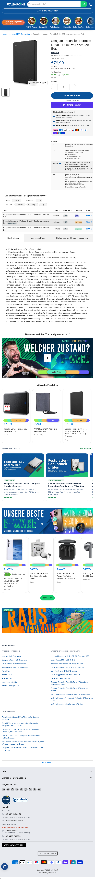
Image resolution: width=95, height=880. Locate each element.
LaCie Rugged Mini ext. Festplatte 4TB (65, 674)
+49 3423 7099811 (13, 836)
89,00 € (89, 229)
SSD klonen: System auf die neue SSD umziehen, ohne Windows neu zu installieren (23, 742)
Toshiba (6, 435)
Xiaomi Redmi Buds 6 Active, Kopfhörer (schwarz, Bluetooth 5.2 (66, 576)
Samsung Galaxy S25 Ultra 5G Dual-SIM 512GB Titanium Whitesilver (13, 582)
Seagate (67, 440)
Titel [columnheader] (5, 210)
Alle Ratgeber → (86, 449)
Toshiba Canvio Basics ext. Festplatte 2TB (67, 663)
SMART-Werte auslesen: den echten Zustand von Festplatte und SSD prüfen (21, 724)
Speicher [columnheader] (67, 210)
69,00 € (89, 216)
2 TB (39, 200)
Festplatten (6, 671)
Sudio (32, 582)
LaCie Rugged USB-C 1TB (61, 678)
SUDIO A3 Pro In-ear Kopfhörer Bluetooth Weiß (39, 576)
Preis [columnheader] (88, 210)
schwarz (17, 200)
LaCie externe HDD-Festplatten (14, 663)
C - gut (43, 205)
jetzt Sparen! (47, 598)
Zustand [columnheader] (78, 210)
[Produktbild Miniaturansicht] (6, 92)
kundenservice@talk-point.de (14, 820)
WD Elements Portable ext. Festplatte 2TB (45, 430)
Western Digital (39, 435)
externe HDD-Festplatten (20, 34)
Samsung (7, 589)
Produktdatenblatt (18, 574)
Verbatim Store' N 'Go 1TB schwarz (64, 671)
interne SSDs (7, 674)
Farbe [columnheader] (55, 210)
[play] (47, 358)
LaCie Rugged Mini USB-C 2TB (63, 660)
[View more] (47, 521)
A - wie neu (20, 205)
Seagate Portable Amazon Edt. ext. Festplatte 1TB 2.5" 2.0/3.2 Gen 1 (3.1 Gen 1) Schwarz (76, 433)
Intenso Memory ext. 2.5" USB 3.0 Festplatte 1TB (70, 656)
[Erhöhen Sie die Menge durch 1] (73, 87)
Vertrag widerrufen (14, 845)
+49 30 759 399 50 (13, 814)
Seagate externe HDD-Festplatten (15, 660)
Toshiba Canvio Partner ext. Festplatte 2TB (15, 430)
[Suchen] (84, 4)
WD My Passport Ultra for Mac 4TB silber (67, 704)
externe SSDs (7, 678)
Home (4, 34)
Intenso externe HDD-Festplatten (15, 667)
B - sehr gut (32, 205)
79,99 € (89, 222)
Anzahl (54, 82)
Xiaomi (59, 582)
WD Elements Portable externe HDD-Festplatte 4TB (71, 694)
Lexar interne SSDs (9, 682)
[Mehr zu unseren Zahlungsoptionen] (74, 112)
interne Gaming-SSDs (10, 686)
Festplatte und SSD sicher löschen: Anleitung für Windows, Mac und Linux (20, 730)
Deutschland (46, 853)
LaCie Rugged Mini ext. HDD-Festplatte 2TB (68, 667)
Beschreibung (13, 238)
